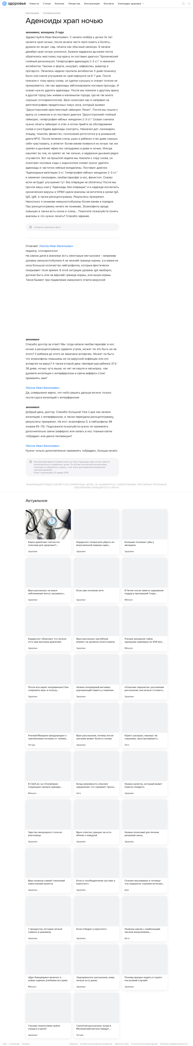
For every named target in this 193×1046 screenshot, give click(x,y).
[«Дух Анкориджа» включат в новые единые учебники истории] (48, 967)
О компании (14, 1044)
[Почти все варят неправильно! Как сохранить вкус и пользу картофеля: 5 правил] (48, 677)
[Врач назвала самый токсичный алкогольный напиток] (48, 870)
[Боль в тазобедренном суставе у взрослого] (96, 870)
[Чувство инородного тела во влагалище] (48, 822)
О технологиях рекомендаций (144, 1044)
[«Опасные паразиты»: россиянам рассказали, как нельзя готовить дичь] (144, 677)
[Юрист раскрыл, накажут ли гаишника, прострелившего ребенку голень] (144, 725)
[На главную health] (16, 3)
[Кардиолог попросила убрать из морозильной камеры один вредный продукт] (96, 532)
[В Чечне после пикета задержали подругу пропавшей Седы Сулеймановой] (144, 580)
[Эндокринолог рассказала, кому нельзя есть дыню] (96, 967)
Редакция (73, 1044)
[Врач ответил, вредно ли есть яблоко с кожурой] (96, 822)
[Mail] (4, 3)
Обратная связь (122, 1044)
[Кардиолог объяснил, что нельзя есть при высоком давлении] (48, 628)
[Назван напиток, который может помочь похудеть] (144, 773)
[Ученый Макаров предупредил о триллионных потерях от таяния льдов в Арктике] (48, 725)
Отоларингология (51, 13)
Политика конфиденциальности (174, 1044)
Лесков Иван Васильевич (56, 246)
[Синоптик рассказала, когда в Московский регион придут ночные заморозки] (96, 1015)
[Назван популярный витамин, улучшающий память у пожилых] (96, 677)
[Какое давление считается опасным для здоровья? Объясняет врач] (48, 532)
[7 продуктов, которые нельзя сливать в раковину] (48, 918)
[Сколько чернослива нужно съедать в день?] (48, 1015)
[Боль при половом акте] (96, 580)
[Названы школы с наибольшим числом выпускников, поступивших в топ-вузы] (144, 918)
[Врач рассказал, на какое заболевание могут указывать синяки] (48, 580)
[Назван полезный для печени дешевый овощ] (144, 822)
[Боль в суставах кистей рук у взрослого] (144, 1015)
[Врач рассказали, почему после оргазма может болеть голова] (96, 725)
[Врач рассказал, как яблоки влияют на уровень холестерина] (96, 628)
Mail (5, 1044)
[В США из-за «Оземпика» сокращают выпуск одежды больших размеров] (48, 773)
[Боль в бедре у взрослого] (96, 918)
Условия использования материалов (96, 1044)
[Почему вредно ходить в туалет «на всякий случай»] (144, 967)
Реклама (26, 1044)
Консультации (32, 13)
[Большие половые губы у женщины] (144, 532)
